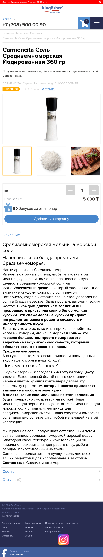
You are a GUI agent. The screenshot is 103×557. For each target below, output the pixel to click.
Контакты (6, 531)
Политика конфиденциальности (61, 523)
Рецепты (29, 531)
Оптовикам (7, 535)
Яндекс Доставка (54, 527)
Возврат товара (53, 531)
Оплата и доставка (11, 523)
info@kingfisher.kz (10, 515)
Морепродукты (33, 523)
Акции (28, 535)
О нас (5, 527)
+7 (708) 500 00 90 (24, 25)
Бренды (29, 527)
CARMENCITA (12, 83)
